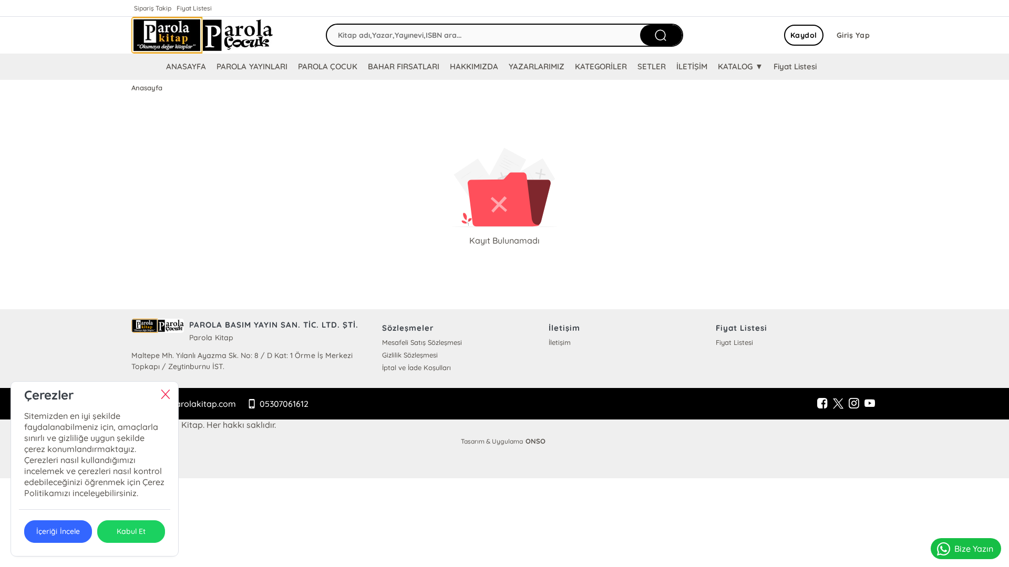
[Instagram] (854, 403)
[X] (838, 403)
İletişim (560, 342)
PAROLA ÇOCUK (327, 66)
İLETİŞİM (691, 66)
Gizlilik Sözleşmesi (410, 355)
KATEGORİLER (601, 66)
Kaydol (803, 35)
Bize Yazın (973, 548)
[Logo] (202, 35)
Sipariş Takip (152, 8)
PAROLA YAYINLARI (252, 66)
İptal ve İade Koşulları (416, 367)
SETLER (651, 66)
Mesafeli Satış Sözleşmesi (422, 342)
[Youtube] (870, 403)
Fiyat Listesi (194, 8)
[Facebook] (822, 403)
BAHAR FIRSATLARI (403, 66)
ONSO (535, 441)
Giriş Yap (853, 35)
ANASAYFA (186, 66)
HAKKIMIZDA (474, 66)
